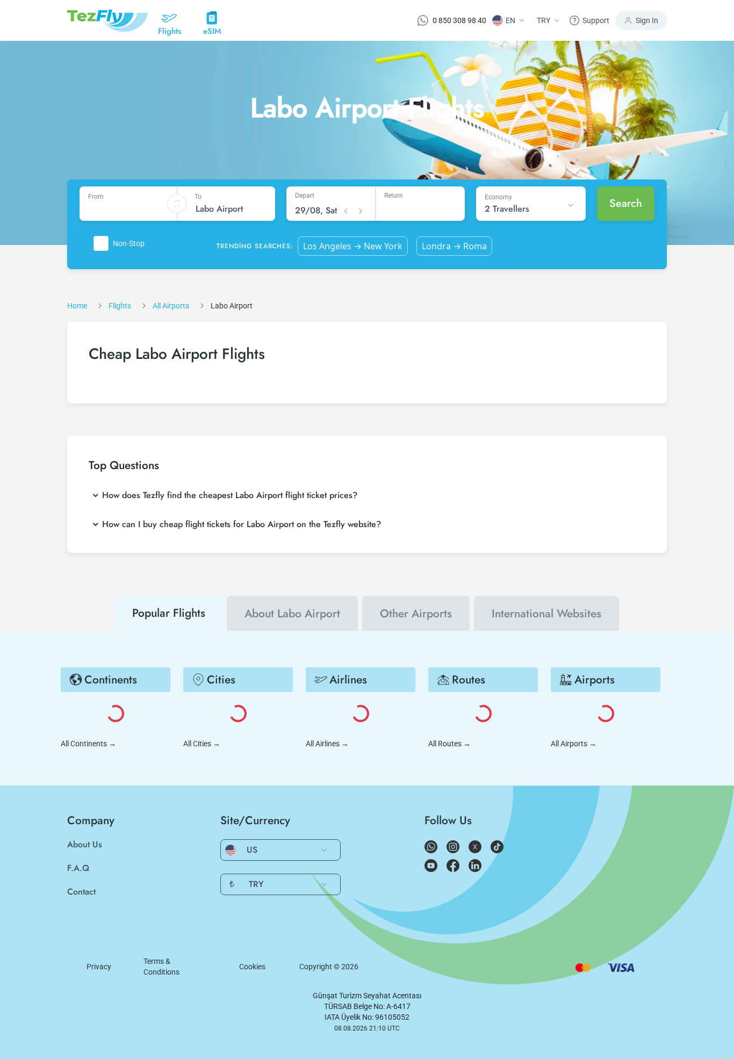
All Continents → (88, 743)
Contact (81, 891)
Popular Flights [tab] (168, 613)
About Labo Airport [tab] (292, 614)
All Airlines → (327, 743)
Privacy (99, 966)
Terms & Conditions (161, 966)
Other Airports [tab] (416, 614)
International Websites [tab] (546, 614)
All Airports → (573, 743)
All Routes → (449, 743)
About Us (84, 844)
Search (625, 203)
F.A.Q (78, 868)
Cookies (252, 966)
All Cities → (201, 743)
